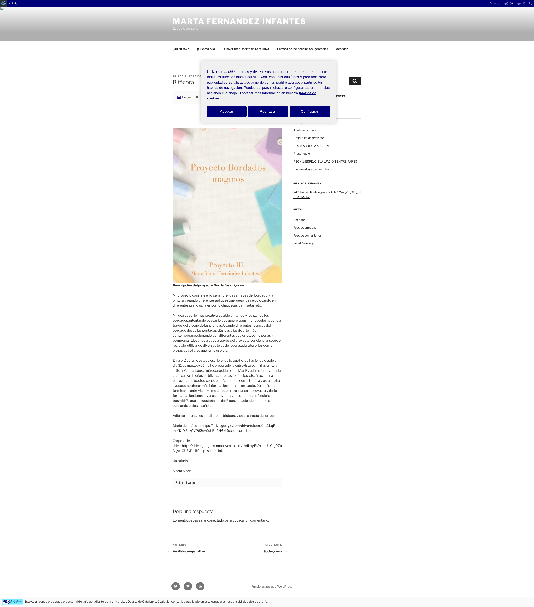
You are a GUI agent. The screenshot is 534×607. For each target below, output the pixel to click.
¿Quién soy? (180, 49)
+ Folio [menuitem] (13, 3)
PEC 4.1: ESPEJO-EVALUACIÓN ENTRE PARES (325, 161)
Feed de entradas (304, 227)
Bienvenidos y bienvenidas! (311, 169)
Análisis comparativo (307, 130)
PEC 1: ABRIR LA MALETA (311, 146)
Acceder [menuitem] (495, 3)
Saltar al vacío (185, 483)
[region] (268, 92)
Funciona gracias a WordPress (272, 586)
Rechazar (268, 111)
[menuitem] (3, 3)
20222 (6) (303, 197)
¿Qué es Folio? (206, 49)
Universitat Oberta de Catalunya (246, 49)
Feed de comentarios (307, 235)
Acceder (342, 49)
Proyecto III (190, 97)
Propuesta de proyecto (308, 138)
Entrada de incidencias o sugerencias (302, 49)
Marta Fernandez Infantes (239, 21)
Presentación (302, 153)
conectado (215, 520)
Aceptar (226, 111)
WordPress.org (303, 243)
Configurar (310, 111)
